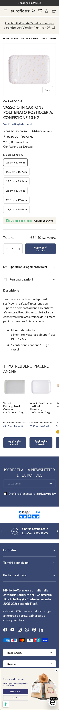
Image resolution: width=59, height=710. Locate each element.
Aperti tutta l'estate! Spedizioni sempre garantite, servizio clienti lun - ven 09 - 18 (29, 25)
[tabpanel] (29, 324)
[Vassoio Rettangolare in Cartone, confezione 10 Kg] (14, 387)
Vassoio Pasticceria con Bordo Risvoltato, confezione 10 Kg (41, 408)
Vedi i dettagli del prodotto (20, 124)
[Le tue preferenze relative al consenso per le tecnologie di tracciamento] (6, 704)
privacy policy (47, 493)
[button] (53, 10)
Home (6, 38)
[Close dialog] (56, 670)
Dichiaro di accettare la (32, 493)
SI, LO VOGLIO (15, 692)
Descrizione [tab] (11, 290)
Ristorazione (17, 38)
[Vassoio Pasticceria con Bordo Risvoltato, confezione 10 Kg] (41, 387)
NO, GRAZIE (16, 698)
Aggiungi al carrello (40, 249)
